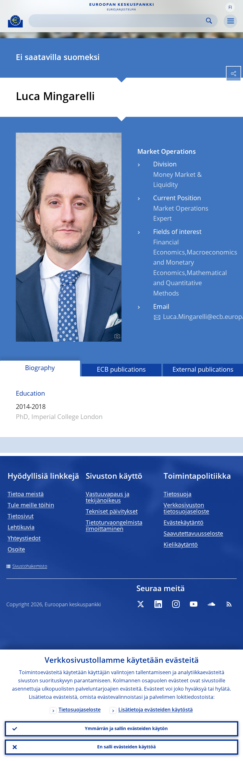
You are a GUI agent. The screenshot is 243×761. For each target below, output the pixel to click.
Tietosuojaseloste (80, 710)
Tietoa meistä (26, 494)
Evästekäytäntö (183, 523)
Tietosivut (21, 516)
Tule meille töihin (31, 505)
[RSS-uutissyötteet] (229, 604)
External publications (203, 370)
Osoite (16, 550)
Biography (40, 368)
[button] (230, 7)
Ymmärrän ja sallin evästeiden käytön (126, 729)
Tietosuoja (177, 494)
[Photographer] (116, 336)
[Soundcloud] (211, 604)
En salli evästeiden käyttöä (126, 747)
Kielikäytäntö (181, 545)
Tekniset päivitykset (112, 512)
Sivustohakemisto (29, 566)
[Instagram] (176, 604)
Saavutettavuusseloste (193, 534)
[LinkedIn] (158, 604)
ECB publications (121, 370)
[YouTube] (193, 604)
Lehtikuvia (21, 527)
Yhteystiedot (24, 539)
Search (209, 20)
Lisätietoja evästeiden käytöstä (155, 710)
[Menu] (230, 21)
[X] (140, 604)
